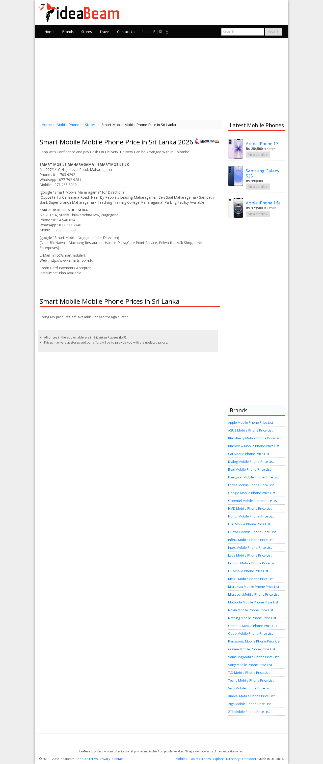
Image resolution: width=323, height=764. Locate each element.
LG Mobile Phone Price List (248, 571)
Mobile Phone (68, 124)
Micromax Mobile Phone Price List (253, 586)
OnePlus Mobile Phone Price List (252, 625)
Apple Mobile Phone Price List (250, 422)
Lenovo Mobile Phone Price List (252, 563)
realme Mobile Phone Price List (251, 649)
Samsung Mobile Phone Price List (253, 657)
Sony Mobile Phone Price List (250, 664)
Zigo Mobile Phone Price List (249, 703)
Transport (249, 759)
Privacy (105, 759)
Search (273, 31)
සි (160, 31)
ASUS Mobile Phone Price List (250, 430)
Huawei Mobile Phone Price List (252, 532)
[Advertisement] (161, 78)
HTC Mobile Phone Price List (249, 524)
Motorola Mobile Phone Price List (253, 602)
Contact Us (126, 31)
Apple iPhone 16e (263, 203)
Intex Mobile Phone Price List (250, 547)
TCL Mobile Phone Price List (249, 672)
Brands (68, 31)
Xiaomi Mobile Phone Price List (251, 696)
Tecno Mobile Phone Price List (251, 680)
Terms (93, 759)
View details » (258, 154)
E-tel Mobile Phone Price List (249, 469)
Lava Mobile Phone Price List (250, 555)
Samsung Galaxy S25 (262, 173)
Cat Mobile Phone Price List (248, 453)
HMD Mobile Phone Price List (250, 508)
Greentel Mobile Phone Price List (253, 500)
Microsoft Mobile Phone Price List (253, 594)
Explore (218, 759)
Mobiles (181, 759)
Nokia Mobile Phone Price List (250, 610)
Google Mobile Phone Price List (251, 493)
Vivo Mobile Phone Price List (249, 688)
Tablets (194, 759)
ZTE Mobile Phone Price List (249, 711)
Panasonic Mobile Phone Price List (254, 641)
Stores (86, 31)
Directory (232, 759)
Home (49, 31)
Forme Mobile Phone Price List (251, 485)
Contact (117, 759)
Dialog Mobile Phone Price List (251, 461)
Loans (206, 759)
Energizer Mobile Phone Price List (253, 477)
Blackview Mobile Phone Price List (253, 446)
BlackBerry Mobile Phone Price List (254, 438)
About (81, 759)
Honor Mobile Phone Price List (251, 516)
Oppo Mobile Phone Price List (250, 633)
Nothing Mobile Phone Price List (252, 618)
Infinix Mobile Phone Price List (251, 539)
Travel (104, 31)
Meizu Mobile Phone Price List (251, 578)
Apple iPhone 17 (262, 143)
